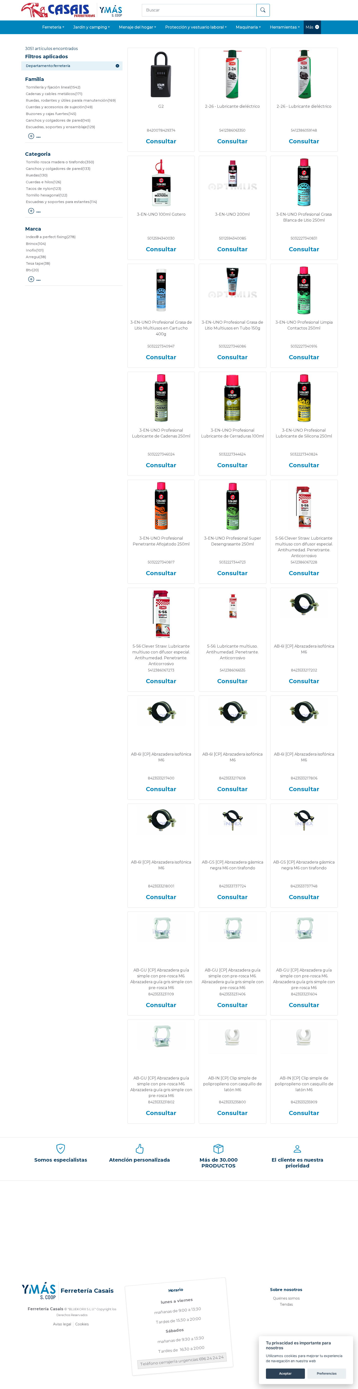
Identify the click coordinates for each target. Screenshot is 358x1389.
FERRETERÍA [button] (51, 27)
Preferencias (327, 1373)
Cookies (82, 1324)
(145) (51, 114)
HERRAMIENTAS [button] (283, 27)
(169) (71, 100)
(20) (32, 270)
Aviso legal (62, 1324)
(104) (36, 244)
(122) (46, 195)
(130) (36, 175)
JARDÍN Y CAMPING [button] (90, 27)
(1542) (53, 87)
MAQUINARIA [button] (247, 27)
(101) (35, 250)
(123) (43, 188)
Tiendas (286, 1304)
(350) (60, 162)
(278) (50, 237)
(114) (61, 202)
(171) (54, 94)
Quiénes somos (286, 1298)
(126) (43, 182)
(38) (36, 257)
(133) (58, 168)
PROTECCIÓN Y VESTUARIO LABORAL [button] (194, 27)
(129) (60, 127)
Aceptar (285, 1373)
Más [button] (309, 27)
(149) (59, 107)
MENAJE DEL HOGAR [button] (136, 27)
